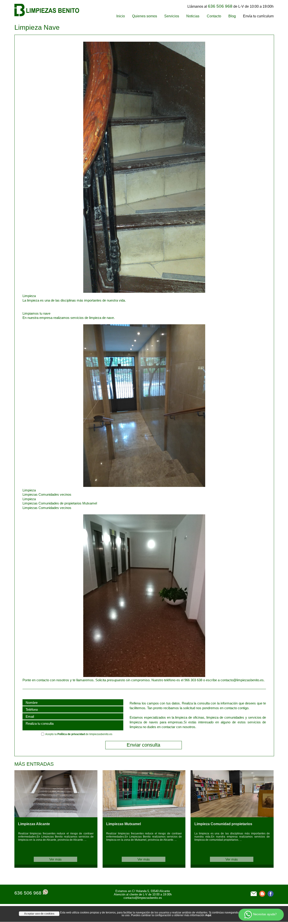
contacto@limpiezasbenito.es (143, 897)
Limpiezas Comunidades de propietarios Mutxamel (59, 503)
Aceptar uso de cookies (39, 913)
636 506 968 (27, 892)
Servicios (171, 16)
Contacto (214, 16)
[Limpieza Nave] (113, 291)
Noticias (192, 16)
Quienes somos (144, 16)
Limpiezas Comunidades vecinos (46, 494)
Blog (232, 16)
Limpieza (29, 490)
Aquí (208, 915)
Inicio (120, 16)
